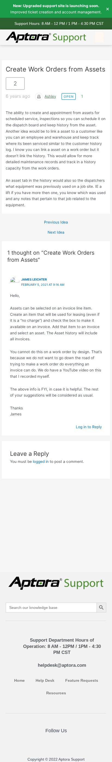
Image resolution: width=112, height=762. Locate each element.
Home (19, 680)
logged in (41, 461)
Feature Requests (81, 680)
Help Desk (45, 680)
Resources (56, 693)
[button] (99, 37)
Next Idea (56, 232)
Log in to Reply (89, 427)
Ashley (50, 96)
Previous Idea (56, 222)
